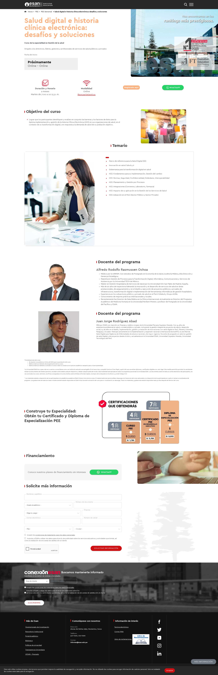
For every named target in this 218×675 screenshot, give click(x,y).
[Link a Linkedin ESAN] (159, 653)
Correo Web (119, 631)
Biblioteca (29, 641)
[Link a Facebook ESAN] (159, 621)
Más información (203, 662)
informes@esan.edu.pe (78, 642)
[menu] (191, 4)
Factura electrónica (121, 627)
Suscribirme (34, 603)
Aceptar (169, 670)
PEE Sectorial (46, 12)
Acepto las (50, 587)
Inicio (30, 12)
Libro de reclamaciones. (123, 639)
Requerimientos (86, 95)
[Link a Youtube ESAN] (159, 637)
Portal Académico (31, 636)
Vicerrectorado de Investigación (37, 627)
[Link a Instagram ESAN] (159, 645)
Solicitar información (106, 548)
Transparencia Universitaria (35, 650)
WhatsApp (174, 88)
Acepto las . (51, 535)
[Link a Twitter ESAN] (159, 629)
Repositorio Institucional (34, 631)
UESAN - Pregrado (32, 654)
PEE (36, 12)
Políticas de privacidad (33, 645)
